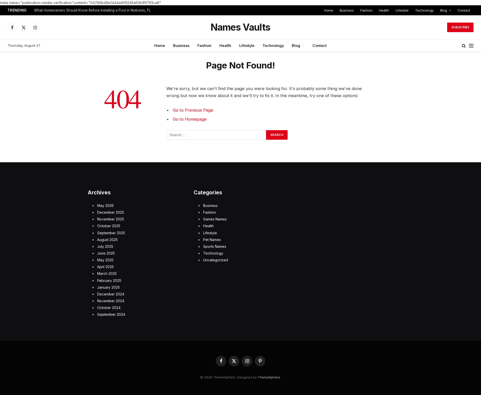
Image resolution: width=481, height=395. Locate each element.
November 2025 (110, 219)
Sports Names (214, 246)
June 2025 (106, 253)
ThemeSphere (269, 377)
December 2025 (110, 212)
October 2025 (108, 226)
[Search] (464, 45)
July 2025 (105, 246)
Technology (424, 10)
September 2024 (111, 314)
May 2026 (105, 205)
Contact (464, 10)
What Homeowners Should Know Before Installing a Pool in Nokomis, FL (92, 10)
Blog (443, 10)
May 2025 (105, 260)
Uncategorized (215, 260)
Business (347, 10)
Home (328, 10)
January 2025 (108, 287)
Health (384, 10)
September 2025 (111, 233)
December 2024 (110, 294)
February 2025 (109, 280)
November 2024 (110, 301)
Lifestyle (402, 10)
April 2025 (105, 267)
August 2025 (107, 240)
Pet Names (212, 240)
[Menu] (471, 45)
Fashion (366, 10)
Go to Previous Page (193, 110)
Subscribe (460, 27)
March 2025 (107, 273)
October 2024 (109, 307)
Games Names (215, 219)
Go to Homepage (190, 119)
